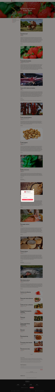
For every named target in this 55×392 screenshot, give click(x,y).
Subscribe (27, 199)
